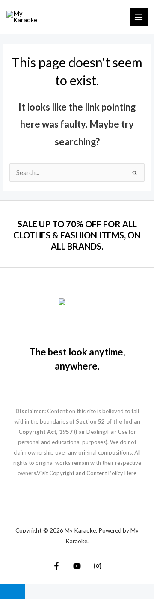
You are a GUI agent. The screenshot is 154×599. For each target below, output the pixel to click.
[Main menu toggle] (139, 17)
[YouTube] (77, 566)
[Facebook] (56, 566)
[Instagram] (97, 566)
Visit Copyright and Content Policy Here (86, 473)
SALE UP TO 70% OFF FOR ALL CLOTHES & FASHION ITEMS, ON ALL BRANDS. (77, 235)
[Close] (12, 591)
